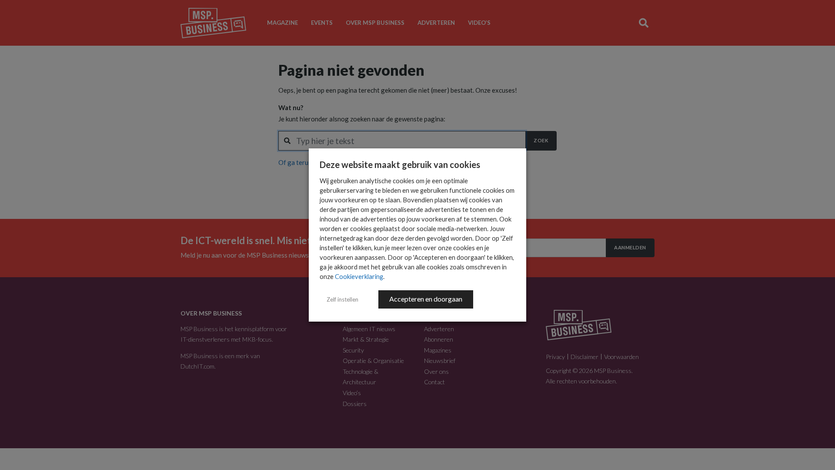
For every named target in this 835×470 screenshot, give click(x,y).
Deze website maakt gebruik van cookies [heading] (400, 164)
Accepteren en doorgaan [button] (425, 299)
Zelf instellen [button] (342, 299)
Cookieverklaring (359, 276)
